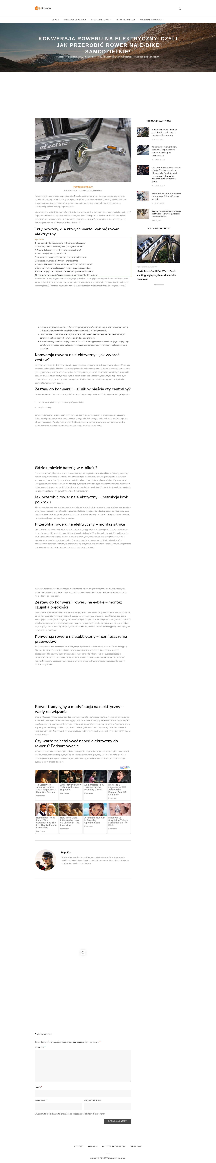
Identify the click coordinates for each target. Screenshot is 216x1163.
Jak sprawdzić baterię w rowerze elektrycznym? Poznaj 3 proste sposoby (166, 196)
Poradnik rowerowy (151, 20)
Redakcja (93, 1146)
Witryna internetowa (92, 1100)
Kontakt (78, 1146)
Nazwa (38, 1087)
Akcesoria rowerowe (75, 20)
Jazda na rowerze (125, 20)
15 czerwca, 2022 (158, 159)
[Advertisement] (83, 99)
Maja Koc (73, 191)
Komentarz (40, 1047)
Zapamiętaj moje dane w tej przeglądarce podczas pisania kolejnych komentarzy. (71, 1114)
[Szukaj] (179, 8)
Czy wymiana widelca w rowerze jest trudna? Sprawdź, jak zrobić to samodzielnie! (166, 214)
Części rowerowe (100, 20)
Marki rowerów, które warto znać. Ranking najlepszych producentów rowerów (164, 132)
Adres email (40, 1100)
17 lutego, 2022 (157, 139)
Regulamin (136, 1146)
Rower (55, 20)
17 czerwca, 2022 (158, 203)
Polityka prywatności (114, 1146)
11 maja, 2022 (156, 221)
